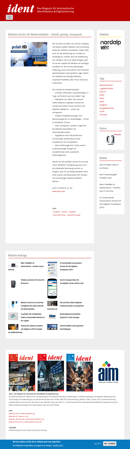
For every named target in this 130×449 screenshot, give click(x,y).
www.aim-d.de (14, 413)
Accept (97, 443)
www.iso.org (23, 416)
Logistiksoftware (106, 88)
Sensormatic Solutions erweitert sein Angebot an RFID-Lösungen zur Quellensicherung (25, 328)
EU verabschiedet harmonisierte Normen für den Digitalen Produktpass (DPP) (71, 266)
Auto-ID (103, 91)
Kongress (103, 105)
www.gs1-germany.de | (17, 419)
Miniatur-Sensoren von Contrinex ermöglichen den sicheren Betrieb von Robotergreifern (32, 305)
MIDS (102, 101)
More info (58, 445)
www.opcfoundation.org (35, 419)
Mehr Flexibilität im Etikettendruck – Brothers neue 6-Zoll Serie (26, 266)
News (102, 95)
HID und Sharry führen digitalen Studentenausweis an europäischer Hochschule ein (65, 305)
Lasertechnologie (73, 215)
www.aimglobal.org (28, 413)
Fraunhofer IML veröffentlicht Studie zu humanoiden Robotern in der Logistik (33, 317)
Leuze (102, 111)
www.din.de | (14, 416)
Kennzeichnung (59, 215)
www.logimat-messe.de (33, 422)
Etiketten (72, 212)
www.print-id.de (58, 191)
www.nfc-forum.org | (16, 422)
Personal (103, 114)
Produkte (56, 212)
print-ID (64, 212)
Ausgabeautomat (107, 108)
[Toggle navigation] (9, 17)
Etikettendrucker (106, 85)
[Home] (40, 8)
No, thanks (109, 444)
